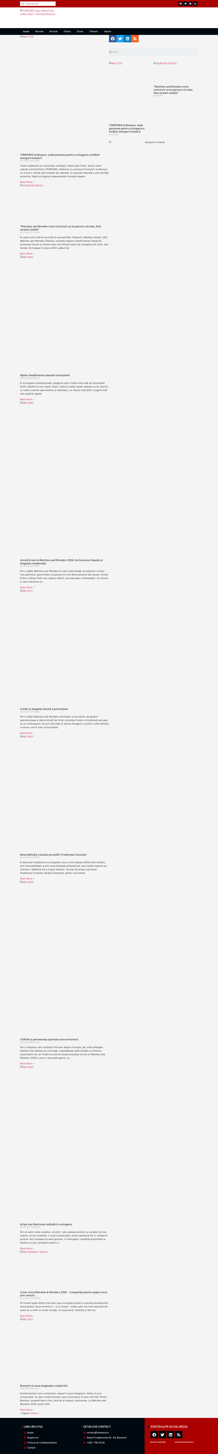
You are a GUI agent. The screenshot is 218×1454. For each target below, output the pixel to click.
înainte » (34, 1413)
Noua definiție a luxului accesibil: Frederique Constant (53, 854)
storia (80, 31)
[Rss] (178, 1434)
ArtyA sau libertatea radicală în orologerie (46, 1224)
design (178, 1442)
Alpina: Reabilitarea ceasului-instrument (45, 375)
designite (189, 1442)
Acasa (26, 31)
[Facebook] (154, 1434)
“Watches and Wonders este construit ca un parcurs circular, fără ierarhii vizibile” (173, 90)
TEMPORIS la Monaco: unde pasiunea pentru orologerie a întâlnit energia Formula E (126, 128)
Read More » (27, 181)
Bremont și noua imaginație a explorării (44, 1385)
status (67, 31)
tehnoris (93, 31)
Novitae (39, 31)
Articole (53, 31)
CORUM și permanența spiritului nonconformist (49, 1039)
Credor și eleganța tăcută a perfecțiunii (44, 709)
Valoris (107, 31)
